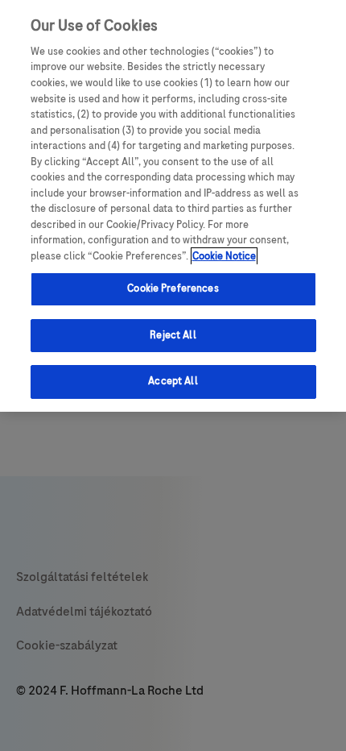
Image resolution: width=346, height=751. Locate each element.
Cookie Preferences (172, 288)
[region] (173, 206)
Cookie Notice (224, 256)
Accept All (172, 381)
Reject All (173, 335)
